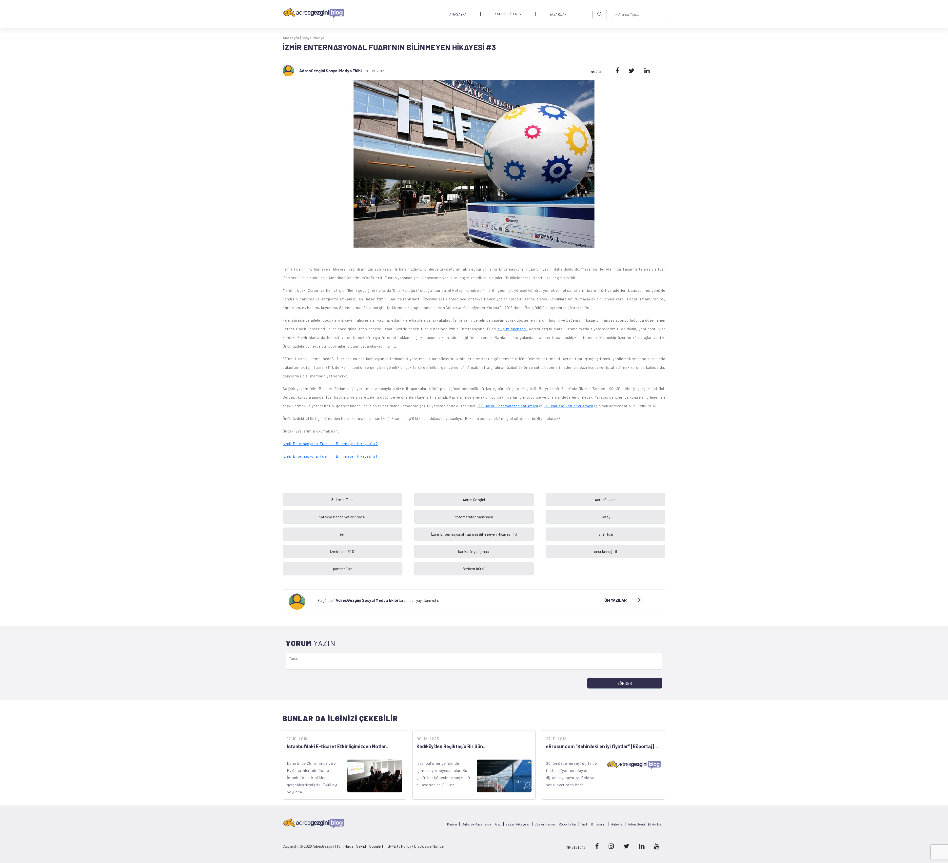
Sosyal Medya (312, 38)
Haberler (617, 824)
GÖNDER (624, 683)
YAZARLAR (558, 14)
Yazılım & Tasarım (593, 824)
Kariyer (452, 824)
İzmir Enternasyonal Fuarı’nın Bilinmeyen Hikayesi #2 (330, 443)
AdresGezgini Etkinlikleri (645, 824)
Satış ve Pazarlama (476, 824)
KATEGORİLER (505, 14)
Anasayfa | (292, 38)
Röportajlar (567, 824)
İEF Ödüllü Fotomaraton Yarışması (507, 406)
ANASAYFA (458, 14)
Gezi (498, 824)
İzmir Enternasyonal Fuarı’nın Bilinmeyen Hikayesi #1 (330, 456)
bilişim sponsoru (512, 329)
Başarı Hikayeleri (518, 824)
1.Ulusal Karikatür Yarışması (568, 406)
